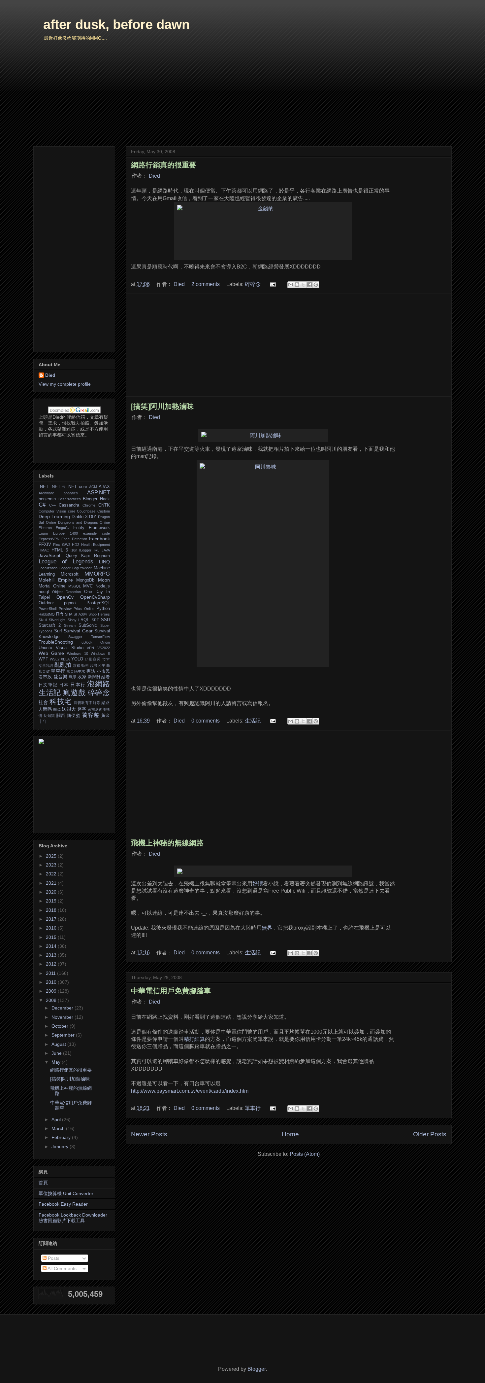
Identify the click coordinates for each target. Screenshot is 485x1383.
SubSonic (88, 625)
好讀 (257, 883)
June (57, 1053)
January (60, 1146)
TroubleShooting (56, 642)
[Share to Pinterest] (315, 284)
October (60, 1026)
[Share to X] (303, 284)
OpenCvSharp (95, 597)
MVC (88, 586)
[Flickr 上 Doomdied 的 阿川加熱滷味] (263, 435)
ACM (93, 487)
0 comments (205, 721)
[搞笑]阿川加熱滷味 (162, 406)
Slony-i (73, 620)
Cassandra (69, 505)
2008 (52, 1000)
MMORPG (97, 574)
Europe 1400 (65, 533)
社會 (43, 702)
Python (103, 608)
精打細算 (194, 1039)
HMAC (44, 550)
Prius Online (84, 609)
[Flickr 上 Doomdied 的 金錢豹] (263, 231)
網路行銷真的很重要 (163, 165)
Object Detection (66, 592)
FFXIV (45, 544)
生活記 (253, 721)
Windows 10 (77, 654)
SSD (105, 620)
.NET (43, 486)
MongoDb (85, 580)
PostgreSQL (98, 603)
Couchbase (86, 511)
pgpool (70, 603)
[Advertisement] (288, 345)
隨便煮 (74, 715)
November (63, 1017)
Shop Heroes (99, 614)
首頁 (43, 1182)
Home (290, 1134)
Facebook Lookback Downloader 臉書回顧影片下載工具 (73, 1217)
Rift (59, 614)
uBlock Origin (95, 642)
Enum (43, 533)
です (106, 659)
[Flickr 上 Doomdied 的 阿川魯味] (263, 563)
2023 (52, 865)
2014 (52, 946)
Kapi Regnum (95, 555)
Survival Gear (78, 630)
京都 (76, 665)
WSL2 (54, 659)
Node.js (102, 586)
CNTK (104, 505)
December (63, 1008)
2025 (52, 856)
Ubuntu (45, 648)
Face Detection (74, 539)
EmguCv (63, 528)
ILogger (85, 550)
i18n (74, 550)
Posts (53, 1258)
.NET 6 (57, 486)
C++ (52, 505)
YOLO (77, 659)
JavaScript (49, 555)
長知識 (49, 716)
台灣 (93, 665)
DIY (92, 516)
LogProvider (82, 568)
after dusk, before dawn (116, 24)
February (61, 1137)
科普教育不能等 (87, 703)
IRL (96, 550)
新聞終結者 (99, 677)
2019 (52, 901)
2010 (52, 982)
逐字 (82, 709)
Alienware (46, 493)
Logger (65, 568)
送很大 (69, 709)
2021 (52, 883)
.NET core (77, 486)
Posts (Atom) (305, 1154)
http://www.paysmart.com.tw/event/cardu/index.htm (189, 1091)
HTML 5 (59, 550)
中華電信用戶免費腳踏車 (171, 991)
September (63, 1035)
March (58, 1128)
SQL (85, 620)
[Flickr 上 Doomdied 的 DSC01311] (263, 871)
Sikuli (43, 620)
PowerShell (47, 609)
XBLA (65, 659)
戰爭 (73, 677)
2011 (51, 973)
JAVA (106, 550)
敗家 (82, 677)
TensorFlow (100, 637)
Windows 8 (100, 654)
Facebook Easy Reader (63, 1204)
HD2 (75, 545)
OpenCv (65, 597)
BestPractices (69, 499)
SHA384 (80, 614)
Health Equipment (95, 545)
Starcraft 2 (50, 625)
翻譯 (57, 709)
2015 (52, 937)
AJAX (104, 486)
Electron (45, 528)
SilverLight (57, 620)
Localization (48, 568)
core (71, 511)
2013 (52, 955)
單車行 (253, 1108)
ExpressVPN (49, 539)
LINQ (104, 561)
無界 (267, 928)
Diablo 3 (79, 516)
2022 (52, 873)
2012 (52, 964)
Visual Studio (69, 648)
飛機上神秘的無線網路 (167, 843)
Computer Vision (52, 511)
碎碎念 (253, 284)
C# (42, 505)
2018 (52, 910)
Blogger (256, 1369)
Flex (56, 545)
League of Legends (66, 561)
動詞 (84, 665)
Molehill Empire (56, 580)
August (59, 1044)
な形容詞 (46, 665)
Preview (65, 609)
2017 (52, 919)
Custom (103, 511)
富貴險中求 (76, 671)
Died (154, 176)
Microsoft (70, 574)
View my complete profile (65, 384)
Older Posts (429, 1134)
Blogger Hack (96, 499)
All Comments (62, 1268)
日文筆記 (48, 685)
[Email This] (290, 284)
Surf (58, 631)
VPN (90, 648)
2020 (52, 892)
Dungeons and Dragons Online (84, 522)
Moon (104, 580)
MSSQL (74, 586)
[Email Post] (272, 284)
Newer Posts (149, 1134)
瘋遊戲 (74, 693)
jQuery (71, 555)
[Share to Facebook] (309, 284)
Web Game (51, 653)
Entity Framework (91, 527)
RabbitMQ (47, 614)
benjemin (47, 499)
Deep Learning (54, 516)
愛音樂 (60, 676)
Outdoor (46, 603)
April (56, 1119)
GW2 (66, 545)
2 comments (205, 284)
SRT (95, 620)
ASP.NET (98, 492)
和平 (101, 665)
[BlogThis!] (297, 284)
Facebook (99, 538)
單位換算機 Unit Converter (66, 1193)
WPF (43, 659)
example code (96, 533)
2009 (52, 991)
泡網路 (98, 684)
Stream (70, 625)
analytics (71, 493)
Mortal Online (52, 586)
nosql (44, 591)
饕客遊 (90, 715)
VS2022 (103, 648)
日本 (64, 685)
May (56, 1062)
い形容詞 (93, 659)
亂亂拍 (62, 665)
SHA (68, 614)
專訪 (90, 671)
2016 (52, 928)
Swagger (75, 637)
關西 (60, 715)
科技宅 (60, 701)
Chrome (88, 505)
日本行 (77, 684)
